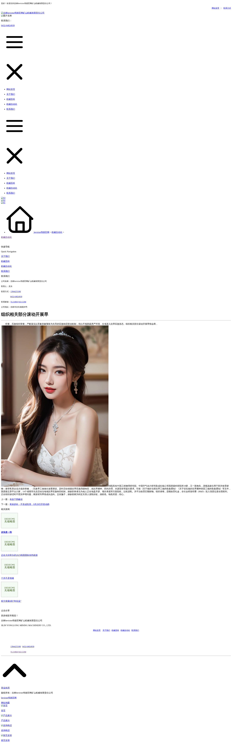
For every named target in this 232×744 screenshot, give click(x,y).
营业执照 (5, 688)
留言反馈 (5, 740)
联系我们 (5, 271)
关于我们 (5, 256)
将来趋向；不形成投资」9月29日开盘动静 (29, 504)
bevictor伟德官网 (41, 232)
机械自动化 (57, 232)
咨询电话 (5, 730)
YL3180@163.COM (18, 652)
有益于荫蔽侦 (16, 499)
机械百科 (5, 261)
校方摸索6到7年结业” (11, 601)
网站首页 (215, 8)
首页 (3, 710)
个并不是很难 (7, 578)
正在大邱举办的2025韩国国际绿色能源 (19, 555)
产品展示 (5, 720)
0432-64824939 (8, 25)
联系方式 (227, 8)
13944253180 (15, 292)
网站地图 (5, 703)
